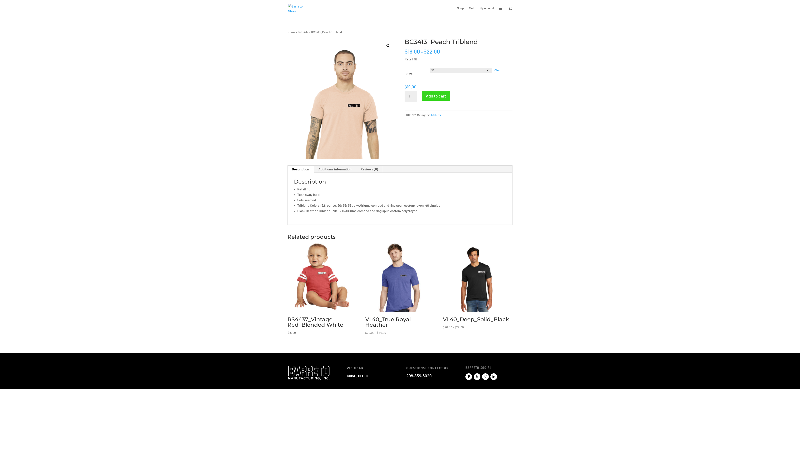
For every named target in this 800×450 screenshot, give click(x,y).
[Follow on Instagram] (485, 376)
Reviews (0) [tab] (369, 169)
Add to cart (436, 95)
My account (487, 8)
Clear (497, 70)
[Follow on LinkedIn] (493, 376)
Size (409, 74)
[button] (388, 46)
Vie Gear (355, 368)
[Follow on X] (477, 376)
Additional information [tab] (334, 169)
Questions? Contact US (427, 368)
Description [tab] (300, 169)
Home (291, 32)
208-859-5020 (419, 376)
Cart (471, 8)
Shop (460, 8)
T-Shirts (303, 32)
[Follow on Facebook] (468, 376)
